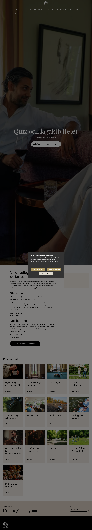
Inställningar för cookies (46, 273)
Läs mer (32, 265)
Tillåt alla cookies (37, 269)
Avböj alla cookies (54, 269)
